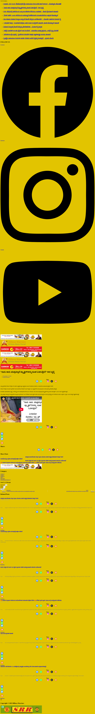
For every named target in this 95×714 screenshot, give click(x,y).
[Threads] (51, 381)
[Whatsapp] (40, 381)
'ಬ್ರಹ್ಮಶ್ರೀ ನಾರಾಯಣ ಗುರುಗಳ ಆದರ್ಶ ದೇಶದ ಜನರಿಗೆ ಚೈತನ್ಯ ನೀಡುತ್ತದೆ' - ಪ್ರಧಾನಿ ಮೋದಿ (28, 38)
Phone (2, 486)
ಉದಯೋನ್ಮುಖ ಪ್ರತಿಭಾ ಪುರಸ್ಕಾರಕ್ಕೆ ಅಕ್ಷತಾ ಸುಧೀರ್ (11, 458)
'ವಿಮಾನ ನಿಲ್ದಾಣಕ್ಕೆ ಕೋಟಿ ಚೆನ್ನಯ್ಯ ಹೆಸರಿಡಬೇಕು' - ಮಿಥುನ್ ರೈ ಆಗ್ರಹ (22, 27)
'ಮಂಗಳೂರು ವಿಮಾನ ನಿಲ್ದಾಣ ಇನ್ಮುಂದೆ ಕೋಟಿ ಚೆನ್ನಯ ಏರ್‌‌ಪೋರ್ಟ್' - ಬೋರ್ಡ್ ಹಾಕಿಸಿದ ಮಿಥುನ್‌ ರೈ (32, 19)
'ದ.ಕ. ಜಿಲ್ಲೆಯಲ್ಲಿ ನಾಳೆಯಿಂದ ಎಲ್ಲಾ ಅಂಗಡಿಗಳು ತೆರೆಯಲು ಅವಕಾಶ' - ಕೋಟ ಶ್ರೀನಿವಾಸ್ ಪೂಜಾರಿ (30, 11)
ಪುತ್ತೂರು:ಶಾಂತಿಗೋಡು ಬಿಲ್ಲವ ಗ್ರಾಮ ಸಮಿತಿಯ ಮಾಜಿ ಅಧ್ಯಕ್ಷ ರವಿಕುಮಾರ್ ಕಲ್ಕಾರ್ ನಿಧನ (44, 456)
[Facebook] (36, 381)
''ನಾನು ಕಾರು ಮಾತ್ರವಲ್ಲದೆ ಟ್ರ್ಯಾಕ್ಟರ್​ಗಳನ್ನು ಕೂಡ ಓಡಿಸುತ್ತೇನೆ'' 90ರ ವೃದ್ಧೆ (23, 8)
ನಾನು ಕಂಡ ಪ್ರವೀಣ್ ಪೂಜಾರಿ (7, 633)
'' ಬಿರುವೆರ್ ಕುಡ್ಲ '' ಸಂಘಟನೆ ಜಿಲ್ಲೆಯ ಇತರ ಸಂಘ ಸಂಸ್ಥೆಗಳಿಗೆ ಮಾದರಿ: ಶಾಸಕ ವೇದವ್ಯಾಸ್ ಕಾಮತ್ (31, 23)
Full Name (3, 485)
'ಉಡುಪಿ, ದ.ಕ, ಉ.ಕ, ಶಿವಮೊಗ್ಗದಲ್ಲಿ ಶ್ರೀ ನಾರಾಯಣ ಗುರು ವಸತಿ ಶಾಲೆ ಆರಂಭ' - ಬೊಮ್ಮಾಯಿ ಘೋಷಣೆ (32, 4)
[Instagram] (47, 381)
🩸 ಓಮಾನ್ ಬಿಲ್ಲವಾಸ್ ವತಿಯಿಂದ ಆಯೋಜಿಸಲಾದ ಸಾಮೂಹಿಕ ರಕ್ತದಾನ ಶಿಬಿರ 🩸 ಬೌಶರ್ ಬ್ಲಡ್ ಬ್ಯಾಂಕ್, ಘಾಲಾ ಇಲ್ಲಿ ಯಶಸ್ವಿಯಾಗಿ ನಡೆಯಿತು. (31, 462)
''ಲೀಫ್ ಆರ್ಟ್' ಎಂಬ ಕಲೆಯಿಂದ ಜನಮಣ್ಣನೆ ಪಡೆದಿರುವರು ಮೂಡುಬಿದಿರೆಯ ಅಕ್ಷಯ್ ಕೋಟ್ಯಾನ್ (30, 15)
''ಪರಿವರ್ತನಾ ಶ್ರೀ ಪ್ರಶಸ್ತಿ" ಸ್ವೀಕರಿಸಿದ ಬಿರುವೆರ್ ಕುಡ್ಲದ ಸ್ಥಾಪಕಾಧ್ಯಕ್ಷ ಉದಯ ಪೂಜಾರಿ (27, 34)
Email (2, 487)
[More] (55, 381)
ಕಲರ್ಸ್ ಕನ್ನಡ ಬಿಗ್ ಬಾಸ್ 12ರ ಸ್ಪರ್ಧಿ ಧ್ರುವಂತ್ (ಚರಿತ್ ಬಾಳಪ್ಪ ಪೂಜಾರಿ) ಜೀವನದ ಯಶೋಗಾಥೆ (45, 460)
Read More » (3, 530)
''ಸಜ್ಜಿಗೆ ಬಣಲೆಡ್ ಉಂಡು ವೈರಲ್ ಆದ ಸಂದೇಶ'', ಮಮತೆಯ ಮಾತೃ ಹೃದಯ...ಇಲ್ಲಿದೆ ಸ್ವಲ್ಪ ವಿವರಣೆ (30, 30)
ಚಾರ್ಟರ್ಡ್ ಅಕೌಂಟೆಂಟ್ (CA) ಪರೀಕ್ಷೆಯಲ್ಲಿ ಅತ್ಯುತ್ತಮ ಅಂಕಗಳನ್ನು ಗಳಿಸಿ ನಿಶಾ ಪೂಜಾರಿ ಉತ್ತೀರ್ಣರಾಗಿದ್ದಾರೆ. (23, 666)
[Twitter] (2, 439)
